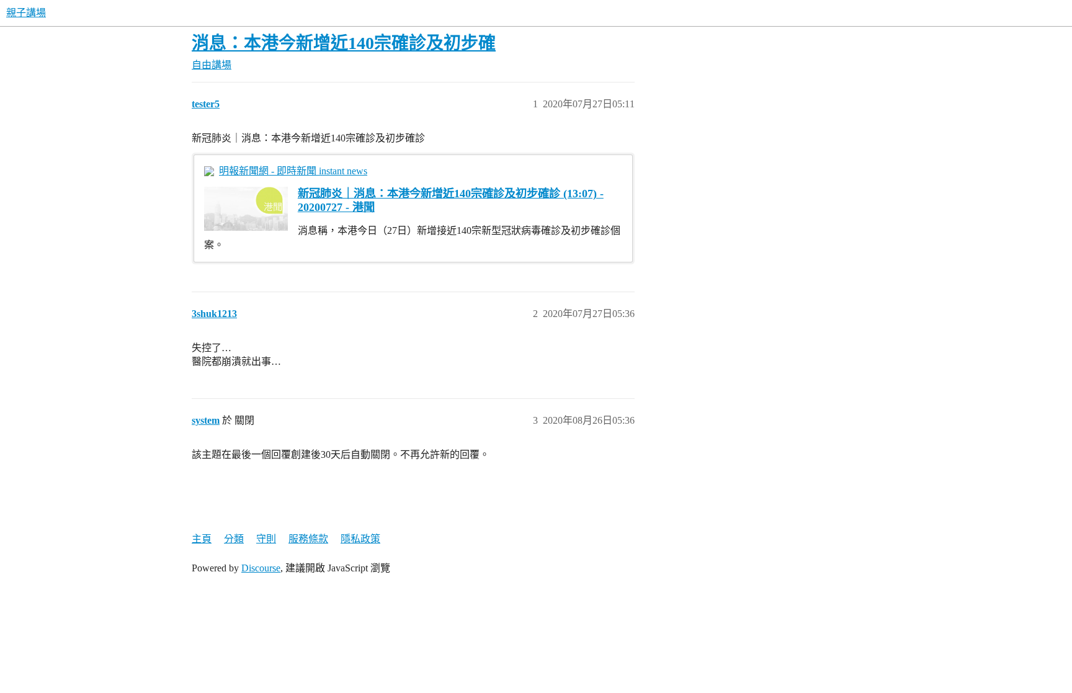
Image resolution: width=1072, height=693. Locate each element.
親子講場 (26, 12)
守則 (266, 539)
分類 (234, 539)
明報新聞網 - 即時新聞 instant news (293, 171)
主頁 (202, 539)
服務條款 (308, 539)
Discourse (260, 568)
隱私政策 (360, 539)
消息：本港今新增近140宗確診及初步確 (344, 43)
